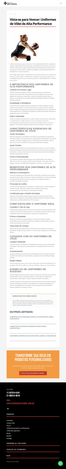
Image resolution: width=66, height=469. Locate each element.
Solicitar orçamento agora (33, 373)
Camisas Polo (11, 423)
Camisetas (10, 420)
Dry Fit (9, 425)
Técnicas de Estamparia (16, 450)
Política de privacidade (13, 461)
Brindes (9, 436)
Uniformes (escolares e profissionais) (18, 428)
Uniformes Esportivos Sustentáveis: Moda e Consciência (33, 336)
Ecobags (9, 438)
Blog (8, 456)
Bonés (8, 433)
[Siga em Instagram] (8, 408)
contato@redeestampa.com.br (20, 403)
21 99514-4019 (13, 395)
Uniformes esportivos (13, 431)
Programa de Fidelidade (16, 443)
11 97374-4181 (13, 392)
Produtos (10, 414)
